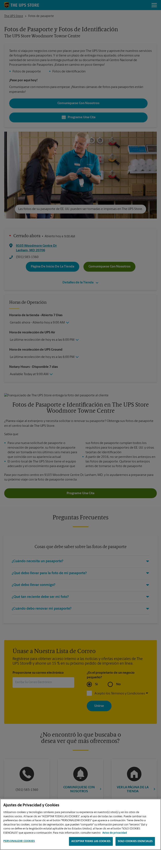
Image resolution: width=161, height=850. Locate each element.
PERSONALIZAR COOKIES (19, 841)
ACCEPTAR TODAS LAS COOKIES (90, 841)
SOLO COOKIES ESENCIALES (135, 841)
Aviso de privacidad (114, 833)
